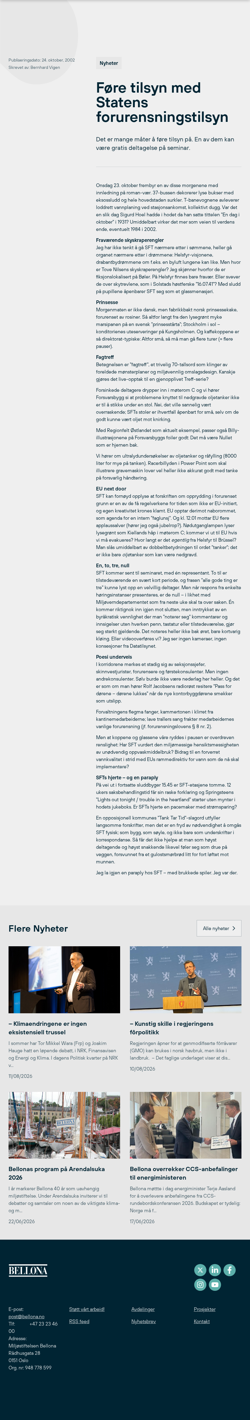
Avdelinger (143, 1309)
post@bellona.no (27, 1316)
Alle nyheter (216, 928)
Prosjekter (205, 1309)
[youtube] (215, 1285)
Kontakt (202, 1321)
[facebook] (229, 1270)
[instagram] (200, 1285)
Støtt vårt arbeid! (87, 1309)
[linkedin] (215, 1270)
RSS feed (79, 1321)
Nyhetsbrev (143, 1321)
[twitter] (200, 1270)
